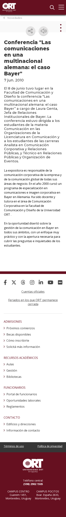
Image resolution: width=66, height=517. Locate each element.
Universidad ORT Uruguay (9, 7)
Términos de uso (14, 446)
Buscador (52, 7)
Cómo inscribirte (17, 340)
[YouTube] (50, 282)
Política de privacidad (49, 446)
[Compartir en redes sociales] (30, 30)
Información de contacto (23, 430)
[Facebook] (5, 282)
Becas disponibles (18, 334)
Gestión (11, 370)
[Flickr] (60, 282)
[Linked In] (41, 282)
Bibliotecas (13, 377)
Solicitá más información (23, 347)
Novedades (14, 17)
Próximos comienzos (20, 328)
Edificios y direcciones (21, 424)
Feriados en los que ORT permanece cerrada (33, 302)
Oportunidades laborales (23, 400)
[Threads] (23, 282)
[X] (13, 282)
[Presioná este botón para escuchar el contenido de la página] (43, 30)
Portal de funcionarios (21, 394)
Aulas (10, 364)
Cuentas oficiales (33, 292)
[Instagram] (32, 282)
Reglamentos (15, 406)
